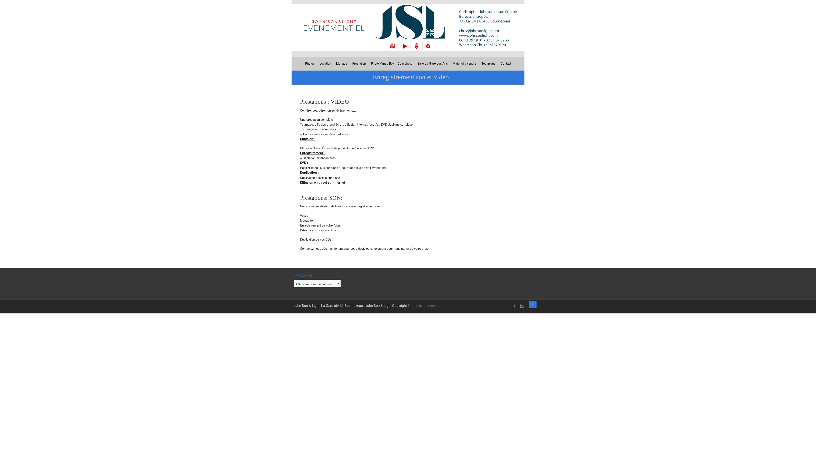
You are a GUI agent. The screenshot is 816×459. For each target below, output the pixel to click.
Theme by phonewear (424, 305)
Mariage (341, 63)
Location (325, 63)
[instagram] (521, 306)
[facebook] (515, 306)
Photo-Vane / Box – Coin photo (391, 63)
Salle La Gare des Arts (432, 63)
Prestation (359, 63)
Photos (309, 63)
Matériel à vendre (464, 63)
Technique (489, 63)
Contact (506, 63)
